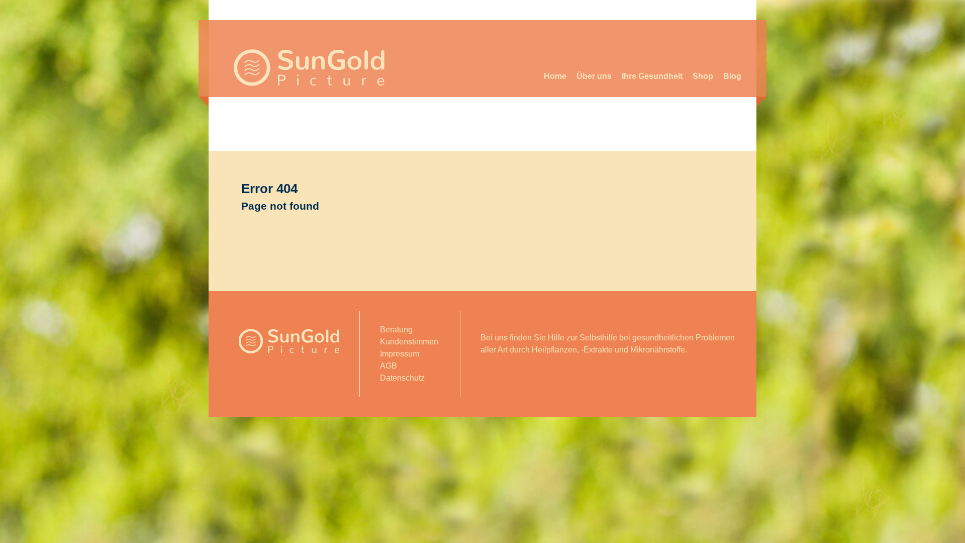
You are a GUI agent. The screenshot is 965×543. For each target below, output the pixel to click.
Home (555, 76)
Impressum (399, 353)
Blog (732, 76)
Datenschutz (402, 378)
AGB (388, 365)
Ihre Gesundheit (652, 76)
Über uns (594, 76)
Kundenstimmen (409, 341)
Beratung (396, 329)
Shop (703, 76)
